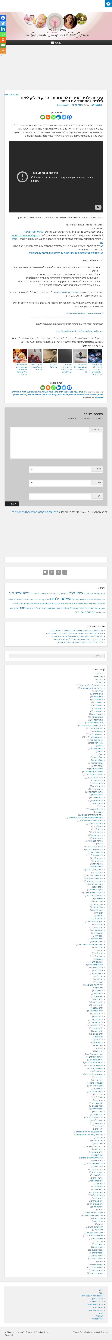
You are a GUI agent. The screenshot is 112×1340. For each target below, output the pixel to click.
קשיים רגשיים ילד (50, 395)
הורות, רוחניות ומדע (95, 792)
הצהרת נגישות (97, 1319)
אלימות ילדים (98, 694)
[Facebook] (69, 117)
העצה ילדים (98, 829)
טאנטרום (99, 959)
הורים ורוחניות (97, 795)
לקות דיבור (99, 1077)
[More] (3, 51)
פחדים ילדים (63, 395)
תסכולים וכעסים (85, 612)
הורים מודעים (77, 599)
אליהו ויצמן (99, 691)
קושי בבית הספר (96, 1181)
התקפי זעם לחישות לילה (93, 893)
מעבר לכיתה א (97, 1109)
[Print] (48, 117)
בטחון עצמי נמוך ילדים (94, 737)
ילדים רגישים (52, 603)
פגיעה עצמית (29, 608)
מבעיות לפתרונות (96, 1083)
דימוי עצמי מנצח (96, 769)
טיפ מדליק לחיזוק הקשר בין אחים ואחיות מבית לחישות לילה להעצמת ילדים (74, 633)
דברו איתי (99, 1316)
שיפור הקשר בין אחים (95, 1233)
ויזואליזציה (99, 899)
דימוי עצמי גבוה (19, 593)
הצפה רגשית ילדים (96, 855)
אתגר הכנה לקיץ (96, 720)
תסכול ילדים (98, 1247)
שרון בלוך (99, 1241)
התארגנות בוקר (97, 867)
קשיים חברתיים (97, 1201)
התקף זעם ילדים (96, 884)
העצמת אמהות (97, 835)
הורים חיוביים (98, 798)
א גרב (100, 679)
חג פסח (99, 916)
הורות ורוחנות (98, 783)
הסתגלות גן (98, 826)
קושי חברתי (98, 1187)
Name (98, 469)
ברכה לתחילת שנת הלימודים (47, 593)
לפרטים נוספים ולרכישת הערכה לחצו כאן (84, 313)
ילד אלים (97, 603)
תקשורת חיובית (97, 1264)
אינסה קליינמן (77, 105)
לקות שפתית (58, 608)
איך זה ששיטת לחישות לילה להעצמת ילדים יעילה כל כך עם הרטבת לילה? (97, 369)
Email (99, 482)
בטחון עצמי (78, 392)
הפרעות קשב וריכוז (43, 599)
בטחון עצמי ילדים (66, 392)
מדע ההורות (98, 1089)
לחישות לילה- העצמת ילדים (92, 1296)
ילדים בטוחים (89, 603)
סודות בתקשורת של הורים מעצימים (89, 1132)
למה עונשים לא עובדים (94, 1074)
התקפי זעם (98, 887)
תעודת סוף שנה (97, 1259)
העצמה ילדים (98, 832)
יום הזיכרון (99, 979)
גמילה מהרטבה (97, 763)
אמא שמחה (98, 711)
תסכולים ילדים (97, 1253)
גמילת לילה (98, 766)
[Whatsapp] (53, 117)
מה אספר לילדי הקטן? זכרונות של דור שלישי (36, 367)
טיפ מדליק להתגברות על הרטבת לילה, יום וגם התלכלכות (66, 368)
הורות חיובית (98, 786)
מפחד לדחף (98, 1112)
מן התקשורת (98, 1307)
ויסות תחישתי (98, 907)
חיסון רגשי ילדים (97, 939)
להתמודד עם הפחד (76, 395)
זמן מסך (99, 913)
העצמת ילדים (61, 598)
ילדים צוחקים (98, 1028)
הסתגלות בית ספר (96, 824)
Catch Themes (101, 1332)
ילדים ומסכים (98, 1008)
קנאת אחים (98, 1189)
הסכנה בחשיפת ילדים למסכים (91, 821)
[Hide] (1, 56)
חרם (101, 950)
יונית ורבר (99, 982)
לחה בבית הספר (96, 1068)
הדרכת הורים (98, 780)
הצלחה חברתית (97, 852)
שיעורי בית (99, 1230)
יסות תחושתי (98, 1043)
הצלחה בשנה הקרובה (94, 850)
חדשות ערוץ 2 (97, 919)
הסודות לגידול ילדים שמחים (92, 815)
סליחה (36, 608)
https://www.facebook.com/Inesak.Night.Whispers (79, 331)
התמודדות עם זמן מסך (94, 875)
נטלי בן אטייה (98, 1123)
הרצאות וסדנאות (96, 1302)
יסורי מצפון (99, 1037)
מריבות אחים (43, 608)
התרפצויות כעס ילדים (94, 896)
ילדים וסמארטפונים (95, 1011)
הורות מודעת (86, 599)
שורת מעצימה (97, 1218)
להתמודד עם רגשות (78, 608)
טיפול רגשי (99, 971)
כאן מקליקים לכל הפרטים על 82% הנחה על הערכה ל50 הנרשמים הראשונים (66, 253)
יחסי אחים (99, 991)
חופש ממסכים (97, 927)
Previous (15, 95)
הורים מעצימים (35, 392)
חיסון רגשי (99, 936)
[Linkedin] (58, 117)
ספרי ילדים (98, 1143)
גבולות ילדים (33, 593)
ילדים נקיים (60, 603)
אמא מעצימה (98, 705)
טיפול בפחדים (91, 395)
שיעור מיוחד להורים (95, 1227)
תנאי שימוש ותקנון (96, 1310)
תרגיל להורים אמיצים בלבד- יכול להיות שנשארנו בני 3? (80, 368)
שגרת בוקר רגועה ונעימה (93, 1215)
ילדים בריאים (98, 1005)
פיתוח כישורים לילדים (95, 1164)
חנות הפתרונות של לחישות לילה (91, 945)
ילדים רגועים (98, 1031)
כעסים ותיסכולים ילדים (94, 1063)
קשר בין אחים (97, 1207)
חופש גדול (99, 924)
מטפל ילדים (98, 1097)
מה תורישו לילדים (96, 1092)
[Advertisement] (56, 70)
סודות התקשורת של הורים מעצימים (89, 1135)
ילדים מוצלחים (97, 1020)
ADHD (102, 593)
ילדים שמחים (44, 603)
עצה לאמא (99, 1155)
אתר (99, 496)
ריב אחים (13, 608)
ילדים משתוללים (70, 603)
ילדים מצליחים (97, 1022)
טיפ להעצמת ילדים (95, 965)
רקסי (101, 1210)
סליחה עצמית (97, 1141)
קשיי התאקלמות (97, 1195)
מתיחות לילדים (97, 1120)
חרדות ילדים (98, 947)
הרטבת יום (33, 599)
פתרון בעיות (98, 1166)
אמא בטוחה (98, 697)
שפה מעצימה (100, 613)
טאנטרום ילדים (97, 962)
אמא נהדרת (98, 708)
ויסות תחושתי (98, 904)
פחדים (20, 607)
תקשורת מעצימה (96, 1267)
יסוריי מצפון (98, 1040)
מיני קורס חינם (97, 1103)
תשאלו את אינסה (35, 395)
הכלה (100, 806)
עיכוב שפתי (98, 1149)
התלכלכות (17, 599)
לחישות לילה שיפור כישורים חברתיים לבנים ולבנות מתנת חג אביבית (77, 636)
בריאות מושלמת (97, 749)
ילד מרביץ (29, 603)
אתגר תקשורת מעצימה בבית (92, 726)
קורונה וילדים (98, 1178)
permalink (99, 398)
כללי (101, 1048)
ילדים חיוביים (98, 1014)
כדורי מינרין (98, 1045)
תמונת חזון (99, 1244)
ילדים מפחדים (80, 603)
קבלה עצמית (98, 1175)
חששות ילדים (98, 956)
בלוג (56, 392)
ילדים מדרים (98, 1017)
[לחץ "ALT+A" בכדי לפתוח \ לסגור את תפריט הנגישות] (108, 3)
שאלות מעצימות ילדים (94, 1213)
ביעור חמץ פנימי (96, 743)
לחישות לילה (67, 608)
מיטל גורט (99, 1100)
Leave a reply (63, 105)
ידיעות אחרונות (97, 973)
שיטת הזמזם (98, 1221)
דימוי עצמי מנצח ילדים (94, 772)
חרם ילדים (99, 953)
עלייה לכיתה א (97, 1152)
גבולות (100, 754)
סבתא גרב (99, 1126)
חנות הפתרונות (97, 942)
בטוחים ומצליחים (96, 728)
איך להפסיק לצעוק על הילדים (91, 688)
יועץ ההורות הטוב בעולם (93, 985)
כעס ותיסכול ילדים (96, 1057)
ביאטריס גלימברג (96, 740)
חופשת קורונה (97, 930)
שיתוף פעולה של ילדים (94, 1236)
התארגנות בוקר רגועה (94, 870)
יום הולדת (99, 976)
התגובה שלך (95, 429)
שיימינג (100, 1224)
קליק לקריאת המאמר (33, 232)
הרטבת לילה (25, 599)
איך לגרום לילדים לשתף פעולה (91, 685)
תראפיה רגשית (97, 1270)
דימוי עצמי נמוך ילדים (95, 775)
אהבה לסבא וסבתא (89, 593)
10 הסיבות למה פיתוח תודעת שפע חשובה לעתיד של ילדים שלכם (78, 639)
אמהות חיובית (97, 714)
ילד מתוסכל (22, 603)
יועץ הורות (99, 988)
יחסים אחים (98, 994)
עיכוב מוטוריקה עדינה (95, 1146)
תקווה (100, 1261)
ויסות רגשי (99, 901)
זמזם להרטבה (97, 910)
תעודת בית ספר (97, 1256)
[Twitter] (64, 117)
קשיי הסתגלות (97, 1192)
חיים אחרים (98, 933)
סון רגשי (100, 1138)
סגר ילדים (99, 1129)
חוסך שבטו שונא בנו (95, 922)
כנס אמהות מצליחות (95, 1054)
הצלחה (100, 844)
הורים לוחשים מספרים (94, 1304)
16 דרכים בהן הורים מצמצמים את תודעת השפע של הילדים (80, 642)
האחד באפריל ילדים (95, 778)
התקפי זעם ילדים (96, 890)
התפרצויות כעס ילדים (94, 881)
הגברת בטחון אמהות (98, 599)
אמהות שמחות (97, 717)
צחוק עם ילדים (97, 1172)
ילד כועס (36, 603)
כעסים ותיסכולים (96, 1060)
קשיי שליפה (98, 1198)
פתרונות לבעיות (97, 1169)
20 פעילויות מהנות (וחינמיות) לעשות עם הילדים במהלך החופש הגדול (77, 631)
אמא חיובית (98, 700)
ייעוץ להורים (98, 996)
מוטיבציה (51, 608)
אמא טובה (99, 702)
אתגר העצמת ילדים (95, 723)
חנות (101, 1293)
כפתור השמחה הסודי (91, 608)
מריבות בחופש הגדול (95, 1117)
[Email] (42, 117)
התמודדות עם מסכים (95, 878)
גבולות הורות (98, 757)
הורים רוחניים (98, 803)
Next (4, 95)
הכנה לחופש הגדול (96, 809)
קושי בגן (100, 1184)
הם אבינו (99, 812)
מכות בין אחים (97, 1106)
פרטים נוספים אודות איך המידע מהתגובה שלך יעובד (36, 512)
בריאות (100, 746)
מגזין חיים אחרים (96, 1086)
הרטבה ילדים (98, 858)
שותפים (100, 1313)
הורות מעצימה (47, 392)
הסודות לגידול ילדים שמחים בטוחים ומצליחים (85, 818)
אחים (101, 682)
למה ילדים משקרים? (53, 366)
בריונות (100, 751)
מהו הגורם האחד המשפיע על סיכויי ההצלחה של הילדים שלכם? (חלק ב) (21, 369)
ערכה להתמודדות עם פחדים (92, 1158)
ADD (98, 593)
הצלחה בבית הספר (95, 847)
